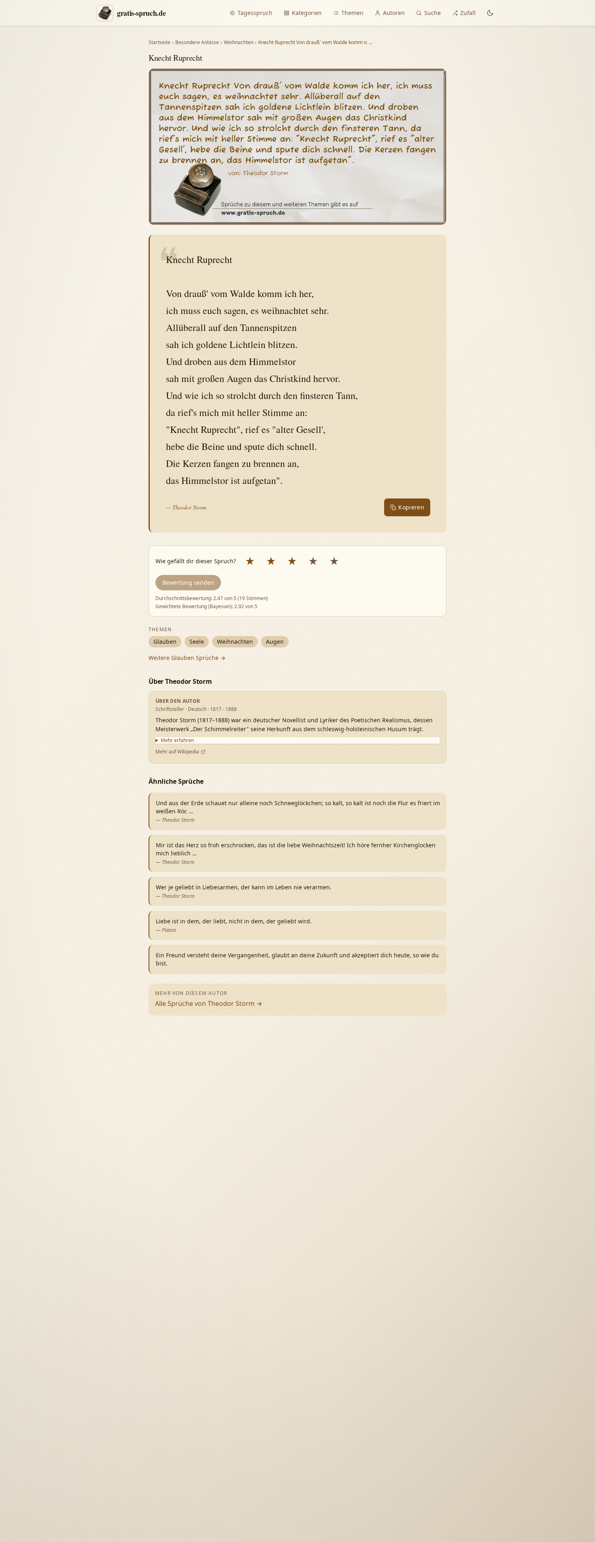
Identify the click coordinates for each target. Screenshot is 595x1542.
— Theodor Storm (186, 507)
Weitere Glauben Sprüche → (187, 658)
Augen (275, 641)
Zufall (468, 13)
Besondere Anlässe (197, 42)
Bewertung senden (188, 582)
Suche (432, 13)
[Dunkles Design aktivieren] (490, 13)
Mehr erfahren (177, 740)
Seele (196, 641)
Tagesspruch (255, 13)
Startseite (159, 42)
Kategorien (307, 13)
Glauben (164, 641)
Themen (352, 13)
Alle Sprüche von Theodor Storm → (208, 1003)
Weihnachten (238, 42)
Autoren (394, 13)
